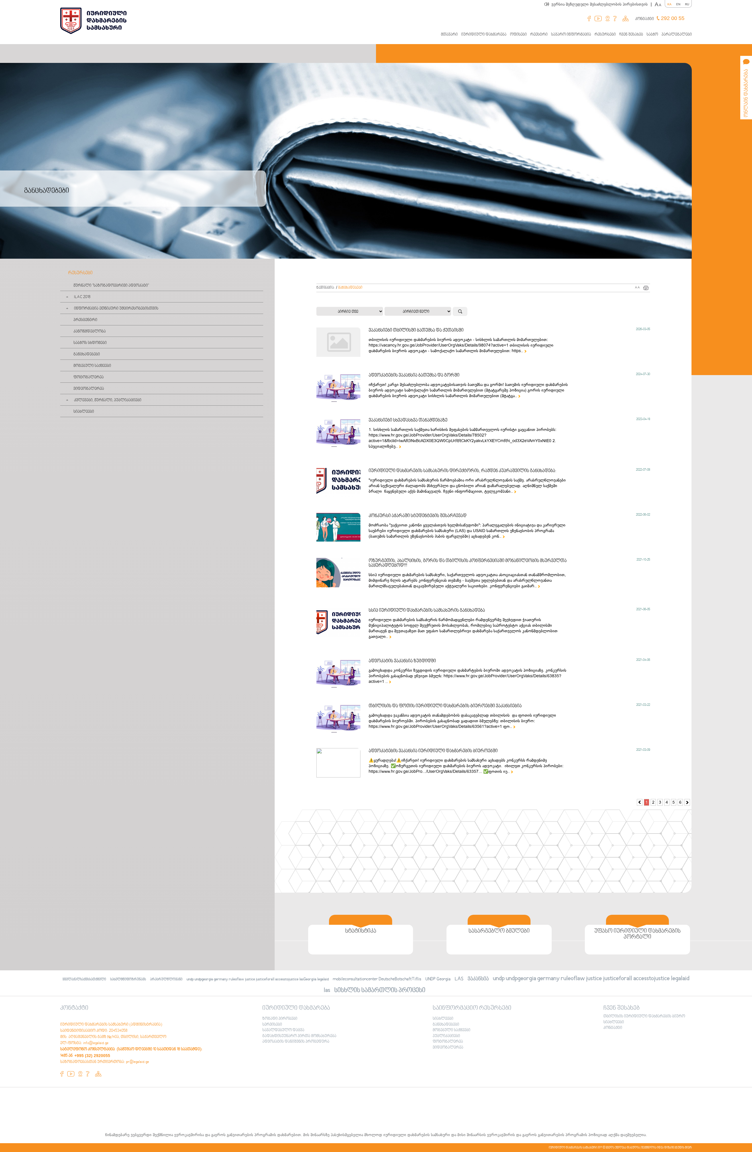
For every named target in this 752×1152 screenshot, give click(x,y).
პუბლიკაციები (446, 1036)
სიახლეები (83, 412)
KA (669, 4)
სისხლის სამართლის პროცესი (379, 990)
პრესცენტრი (85, 320)
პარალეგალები (677, 35)
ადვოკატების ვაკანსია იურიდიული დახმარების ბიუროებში (433, 751)
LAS (459, 979)
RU (687, 4)
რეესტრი (539, 35)
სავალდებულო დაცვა (283, 1030)
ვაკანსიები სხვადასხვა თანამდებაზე (408, 420)
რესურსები (605, 35)
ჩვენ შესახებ (631, 35)
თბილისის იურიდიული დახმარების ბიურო (644, 1016)
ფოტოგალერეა (88, 377)
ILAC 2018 (82, 297)
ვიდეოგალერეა (88, 389)
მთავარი (449, 35)
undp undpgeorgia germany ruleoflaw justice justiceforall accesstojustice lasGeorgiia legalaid (258, 979)
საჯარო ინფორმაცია (571, 35)
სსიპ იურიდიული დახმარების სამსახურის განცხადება (427, 610)
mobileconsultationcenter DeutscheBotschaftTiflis (377, 979)
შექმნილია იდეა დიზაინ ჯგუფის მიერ (666, 1147)
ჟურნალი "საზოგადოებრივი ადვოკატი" (111, 286)
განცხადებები (86, 354)
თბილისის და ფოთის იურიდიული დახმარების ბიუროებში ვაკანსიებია (445, 706)
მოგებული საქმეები (92, 366)
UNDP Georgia (438, 979)
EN (678, 4)
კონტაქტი (644, 19)
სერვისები (272, 1025)
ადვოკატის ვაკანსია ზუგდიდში (402, 661)
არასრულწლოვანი (166, 980)
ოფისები (518, 35)
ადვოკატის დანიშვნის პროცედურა (295, 1042)
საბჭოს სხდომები (90, 343)
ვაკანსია (478, 979)
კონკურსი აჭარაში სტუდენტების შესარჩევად (417, 516)
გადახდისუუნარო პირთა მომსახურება (299, 1036)
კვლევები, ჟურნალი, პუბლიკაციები (107, 400)
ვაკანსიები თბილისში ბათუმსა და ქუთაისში (416, 330)
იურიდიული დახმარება (483, 35)
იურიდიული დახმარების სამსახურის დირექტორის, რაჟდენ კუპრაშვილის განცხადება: (462, 471)
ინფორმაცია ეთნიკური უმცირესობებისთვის (116, 309)
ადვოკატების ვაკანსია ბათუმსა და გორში (414, 375)
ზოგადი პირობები (279, 1019)
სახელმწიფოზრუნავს (128, 980)
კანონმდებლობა (89, 332)
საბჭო (652, 35)
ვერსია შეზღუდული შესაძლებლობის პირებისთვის (601, 4)
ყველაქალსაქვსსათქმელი (84, 980)
